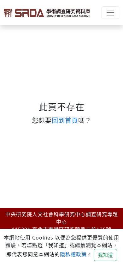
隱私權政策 (73, 254)
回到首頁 (65, 120)
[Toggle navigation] (110, 12)
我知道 (105, 255)
